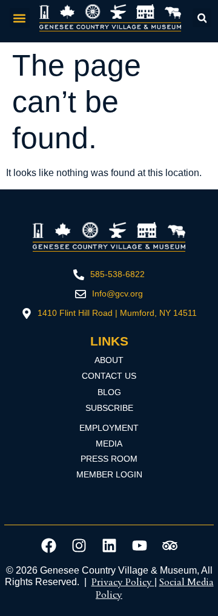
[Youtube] (139, 545)
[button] (20, 18)
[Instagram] (79, 545)
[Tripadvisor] (169, 545)
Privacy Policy (122, 582)
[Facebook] (48, 545)
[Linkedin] (109, 545)
